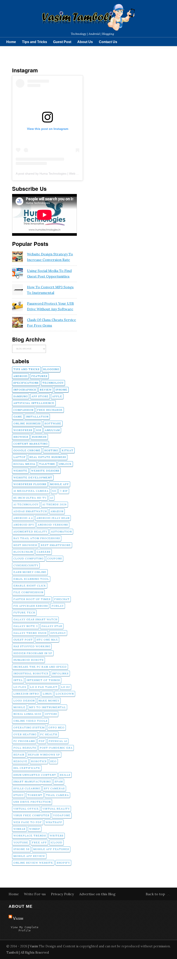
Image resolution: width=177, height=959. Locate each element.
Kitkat (67, 450)
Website (20, 470)
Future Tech (24, 612)
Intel (18, 680)
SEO (53, 761)
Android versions (53, 524)
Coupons (54, 558)
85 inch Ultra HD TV (29, 497)
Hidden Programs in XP (32, 653)
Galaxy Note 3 (25, 626)
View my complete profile (24, 929)
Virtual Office (26, 808)
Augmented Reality (30, 531)
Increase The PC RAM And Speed (40, 666)
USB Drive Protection (32, 801)
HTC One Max (47, 639)
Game (17, 416)
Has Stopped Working (31, 646)
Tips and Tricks (34, 42)
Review (46, 389)
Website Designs (45, 470)
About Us (85, 42)
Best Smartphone (56, 545)
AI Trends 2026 (54, 504)
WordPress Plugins (29, 484)
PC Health (48, 734)
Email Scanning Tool (31, 578)
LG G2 (65, 687)
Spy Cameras (54, 788)
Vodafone (61, 815)
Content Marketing (30, 443)
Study (18, 795)
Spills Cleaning (26, 788)
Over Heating (24, 734)
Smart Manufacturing (32, 781)
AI (51, 497)
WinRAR (19, 828)
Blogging (51, 369)
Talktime (47, 464)
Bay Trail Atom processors (36, 538)
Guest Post (62, 42)
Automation (61, 531)
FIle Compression (28, 592)
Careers (44, 551)
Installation (37, 416)
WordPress (22, 430)
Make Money (48, 700)
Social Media (24, 464)
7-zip (64, 490)
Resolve (20, 761)
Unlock (65, 464)
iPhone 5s (21, 849)
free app (39, 842)
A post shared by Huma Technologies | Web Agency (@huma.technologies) (67, 173)
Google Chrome (27, 450)
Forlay (58, 605)
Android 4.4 (23, 518)
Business (39, 436)
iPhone (61, 389)
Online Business (27, 423)
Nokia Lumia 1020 (27, 713)
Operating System (29, 727)
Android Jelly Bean (53, 518)
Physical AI (58, 741)
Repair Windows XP (44, 754)
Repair (18, 754)
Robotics (39, 761)
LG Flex (19, 687)
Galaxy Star (51, 626)
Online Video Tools (30, 720)
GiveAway (58, 633)
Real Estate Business (47, 457)
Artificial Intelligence (33, 403)
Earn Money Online (29, 572)
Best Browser (25, 545)
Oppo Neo (56, 727)
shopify (63, 862)
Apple (57, 396)
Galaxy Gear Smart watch (35, 619)
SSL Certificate (26, 768)
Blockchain (23, 551)
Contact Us (108, 42)
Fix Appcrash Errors (30, 605)
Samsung (20, 396)
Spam (59, 781)
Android (20, 376)
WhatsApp (54, 822)
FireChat (62, 599)
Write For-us (35, 894)
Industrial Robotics (30, 673)
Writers (56, 835)
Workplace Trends (29, 835)
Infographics (24, 389)
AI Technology (26, 504)
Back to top (155, 894)
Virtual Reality (56, 808)
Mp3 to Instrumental (47, 707)
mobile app (59, 484)
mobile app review (29, 856)
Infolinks (60, 673)
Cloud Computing (28, 558)
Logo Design (24, 700)
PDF (42, 741)
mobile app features (51, 849)
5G (54, 490)
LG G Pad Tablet (43, 687)
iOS (38, 430)
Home (11, 42)
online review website (33, 862)
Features (39, 376)
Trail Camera (57, 795)
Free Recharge (50, 409)
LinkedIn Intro (26, 693)
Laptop (19, 457)
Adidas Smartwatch (30, 511)
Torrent (34, 795)
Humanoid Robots (28, 659)
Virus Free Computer (31, 815)
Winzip (34, 828)
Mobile (19, 707)
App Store (40, 396)
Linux (47, 693)
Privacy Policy (63, 894)
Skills (65, 774)
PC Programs (24, 741)
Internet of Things (43, 680)
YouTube (20, 842)
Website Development (32, 477)
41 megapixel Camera (31, 490)
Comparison (23, 409)
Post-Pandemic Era (56, 747)
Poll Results (24, 747)
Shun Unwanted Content (34, 774)
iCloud (56, 842)
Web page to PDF (27, 822)
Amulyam (52, 430)
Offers (51, 713)
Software (52, 423)
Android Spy (23, 524)
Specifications (26, 382)
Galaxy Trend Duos (30, 633)
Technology (53, 382)
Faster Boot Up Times (32, 599)
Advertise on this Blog (97, 894)
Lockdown (65, 693)
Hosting (51, 450)
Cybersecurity (25, 565)
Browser (20, 436)
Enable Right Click (29, 585)
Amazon (57, 511)
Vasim (18, 918)
